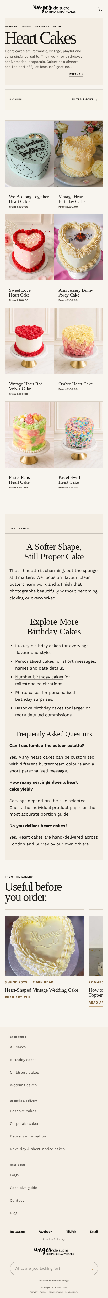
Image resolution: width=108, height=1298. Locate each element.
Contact (17, 1200)
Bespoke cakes (23, 1111)
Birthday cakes (23, 1059)
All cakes (18, 1047)
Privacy (33, 1292)
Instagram (17, 1231)
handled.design (60, 1280)
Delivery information (28, 1136)
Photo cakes (27, 692)
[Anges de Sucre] (54, 9)
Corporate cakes (24, 1123)
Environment (55, 1292)
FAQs (14, 1175)
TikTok (71, 1231)
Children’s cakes (24, 1072)
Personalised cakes (34, 661)
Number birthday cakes (39, 676)
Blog (13, 1213)
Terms (43, 1292)
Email (94, 1231)
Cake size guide (23, 1188)
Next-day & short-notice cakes (37, 1149)
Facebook (45, 1231)
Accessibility (71, 1292)
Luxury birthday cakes (38, 645)
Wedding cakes (23, 1085)
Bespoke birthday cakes (39, 708)
